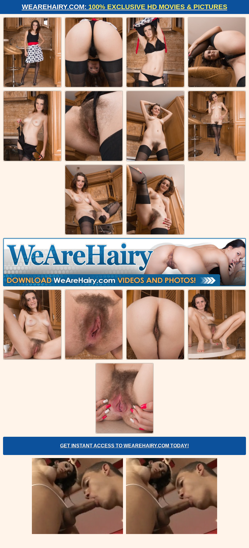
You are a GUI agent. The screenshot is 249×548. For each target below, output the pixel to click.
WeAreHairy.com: (124, 7)
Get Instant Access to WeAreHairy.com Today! (124, 445)
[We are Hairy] (124, 262)
